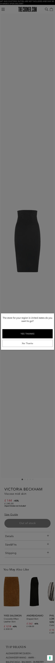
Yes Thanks (27, 333)
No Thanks (27, 343)
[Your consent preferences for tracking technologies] (50, 658)
